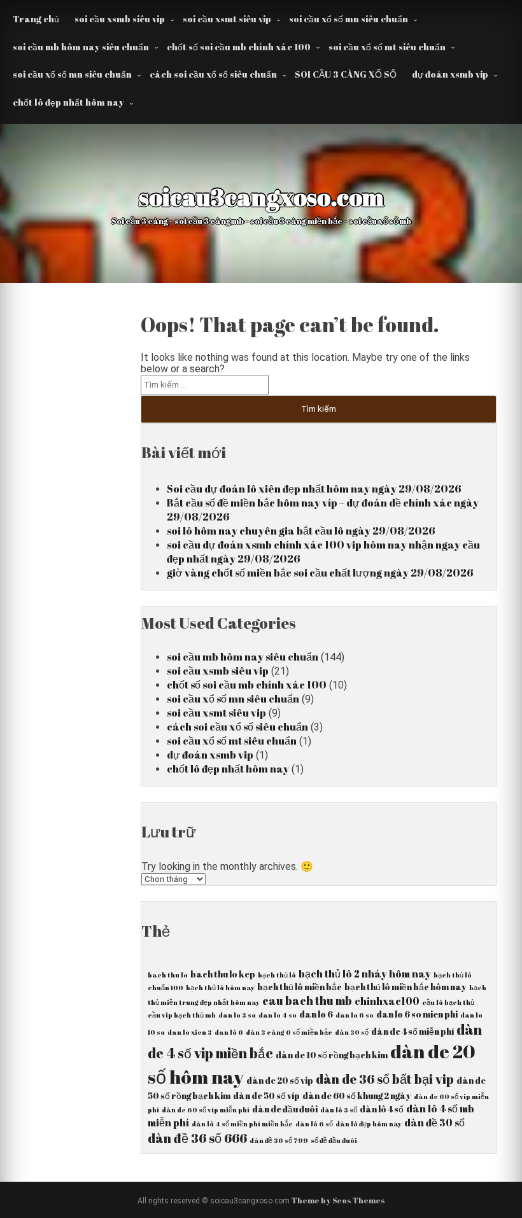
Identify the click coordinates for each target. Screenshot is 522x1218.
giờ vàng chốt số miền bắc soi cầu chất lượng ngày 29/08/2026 (320, 573)
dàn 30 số (352, 1032)
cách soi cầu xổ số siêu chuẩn (213, 74)
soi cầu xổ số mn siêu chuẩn (348, 19)
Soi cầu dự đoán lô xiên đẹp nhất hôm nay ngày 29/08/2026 (314, 489)
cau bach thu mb (307, 1000)
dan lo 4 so (277, 1015)
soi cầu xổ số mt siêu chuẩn (387, 47)
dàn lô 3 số (338, 1109)
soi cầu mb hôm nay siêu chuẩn (81, 47)
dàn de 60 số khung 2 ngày (356, 1096)
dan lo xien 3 (189, 1032)
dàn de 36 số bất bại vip (385, 1079)
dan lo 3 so (237, 1015)
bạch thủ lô (277, 974)
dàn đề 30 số (434, 1123)
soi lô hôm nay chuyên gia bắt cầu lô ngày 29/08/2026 (301, 531)
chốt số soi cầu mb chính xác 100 (239, 47)
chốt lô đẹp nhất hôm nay (68, 102)
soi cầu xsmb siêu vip (119, 19)
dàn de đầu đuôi (285, 1109)
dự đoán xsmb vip (450, 74)
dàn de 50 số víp (266, 1096)
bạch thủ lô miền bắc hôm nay (405, 987)
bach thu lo (168, 974)
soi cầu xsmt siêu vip (227, 19)
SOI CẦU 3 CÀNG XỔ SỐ (346, 74)
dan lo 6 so (354, 1015)
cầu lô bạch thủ (448, 1002)
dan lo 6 (316, 1014)
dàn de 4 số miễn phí (412, 1031)
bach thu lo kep (222, 974)
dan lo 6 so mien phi (417, 1014)
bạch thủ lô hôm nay (220, 987)
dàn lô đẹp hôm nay (368, 1123)
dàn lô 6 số (314, 1123)
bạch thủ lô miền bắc (299, 987)
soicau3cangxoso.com (261, 196)
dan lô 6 (229, 1032)
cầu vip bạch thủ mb (182, 1015)
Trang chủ (36, 19)
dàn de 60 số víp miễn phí (206, 1109)
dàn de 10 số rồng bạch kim (332, 1055)
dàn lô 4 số (382, 1109)
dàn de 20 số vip (279, 1080)
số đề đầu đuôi (334, 1140)
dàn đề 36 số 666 (197, 1138)
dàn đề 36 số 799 (279, 1140)
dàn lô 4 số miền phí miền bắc (242, 1123)
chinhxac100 (387, 1001)
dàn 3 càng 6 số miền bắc (289, 1032)
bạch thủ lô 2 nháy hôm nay (365, 974)
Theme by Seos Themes (338, 1200)
